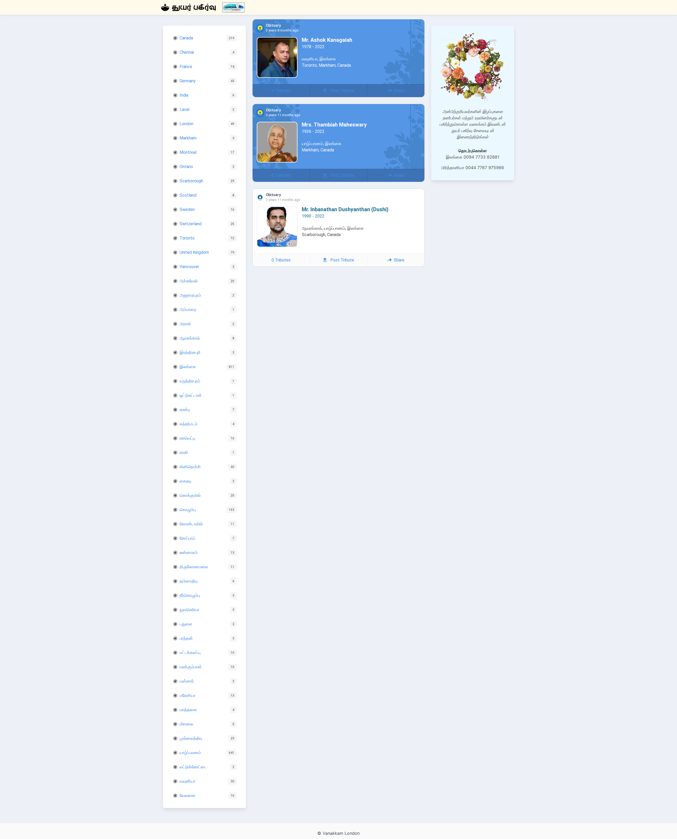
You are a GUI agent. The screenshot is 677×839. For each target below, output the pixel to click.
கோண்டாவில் (191, 523)
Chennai (187, 52)
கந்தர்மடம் (188, 423)
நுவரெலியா (189, 609)
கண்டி (185, 409)
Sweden (187, 209)
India (184, 95)
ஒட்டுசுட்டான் (191, 395)
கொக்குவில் (190, 495)
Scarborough (191, 180)
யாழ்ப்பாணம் (190, 752)
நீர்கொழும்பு (190, 595)
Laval (184, 109)
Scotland (188, 195)
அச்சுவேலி (189, 280)
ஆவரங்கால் (190, 338)
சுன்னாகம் (189, 552)
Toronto (187, 238)
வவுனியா (187, 781)
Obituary (273, 26)
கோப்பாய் (187, 538)
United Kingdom (194, 252)
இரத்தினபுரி (190, 352)
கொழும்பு (188, 509)
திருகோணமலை (194, 566)
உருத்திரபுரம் (190, 381)
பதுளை (186, 623)
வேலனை (187, 795)
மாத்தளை (188, 709)
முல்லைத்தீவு (191, 738)
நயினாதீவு (189, 581)
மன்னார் (187, 681)
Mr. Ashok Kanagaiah (327, 40)
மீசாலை (186, 724)
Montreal (188, 152)
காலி (184, 452)
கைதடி (186, 481)
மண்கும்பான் (191, 666)
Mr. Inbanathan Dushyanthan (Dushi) (345, 209)
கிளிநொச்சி (190, 466)
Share (398, 90)
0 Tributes (281, 90)
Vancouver (189, 266)
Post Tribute (340, 90)
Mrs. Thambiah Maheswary (334, 124)
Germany (188, 80)
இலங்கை (188, 366)
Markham (188, 138)
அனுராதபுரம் (190, 295)
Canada (186, 37)
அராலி (185, 323)
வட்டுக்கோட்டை (193, 766)
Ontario (186, 166)
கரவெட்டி (187, 438)
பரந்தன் (186, 638)
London (186, 123)
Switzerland (191, 223)
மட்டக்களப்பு (190, 652)
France (186, 66)
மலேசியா (187, 695)
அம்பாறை (188, 309)
